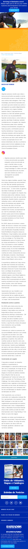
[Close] (26, 1)
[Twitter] (11, 502)
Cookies (21, 537)
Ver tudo (14, 487)
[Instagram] (6, 502)
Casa (2, 53)
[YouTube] (20, 502)
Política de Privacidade (7, 539)
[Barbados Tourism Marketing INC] (14, 527)
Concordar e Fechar (7, 546)
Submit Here (14, 10)
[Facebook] (16, 502)
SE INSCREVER (22, 496)
